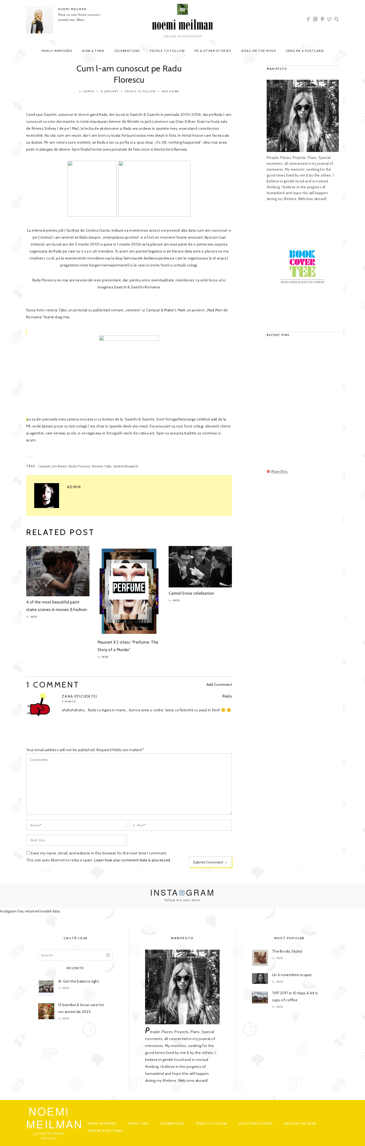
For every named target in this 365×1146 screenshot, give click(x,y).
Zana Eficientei (79, 696)
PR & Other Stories (213, 51)
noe (34, 616)
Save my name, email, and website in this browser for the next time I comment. (98, 853)
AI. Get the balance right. (79, 981)
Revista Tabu (101, 466)
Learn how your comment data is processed (132, 860)
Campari (44, 466)
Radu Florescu (79, 466)
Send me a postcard (305, 51)
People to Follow (167, 51)
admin (89, 91)
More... (82, 20)
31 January (109, 91)
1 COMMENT (53, 685)
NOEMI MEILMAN (72, 9)
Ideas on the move (258, 51)
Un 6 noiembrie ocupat (292, 974)
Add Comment (219, 684)
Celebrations (127, 51)
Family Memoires (56, 51)
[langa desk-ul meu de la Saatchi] (129, 375)
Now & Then (93, 51)
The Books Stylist (287, 951)
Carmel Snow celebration (191, 593)
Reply (227, 696)
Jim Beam (59, 466)
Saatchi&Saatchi (125, 466)
